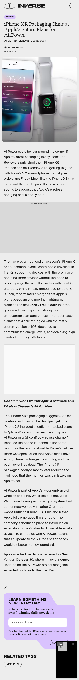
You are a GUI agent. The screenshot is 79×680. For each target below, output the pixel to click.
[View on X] (39, 369)
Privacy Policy (38, 634)
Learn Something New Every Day (27, 601)
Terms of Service (17, 634)
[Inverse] (31, 6)
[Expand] (60, 644)
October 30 (24, 560)
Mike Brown (17, 47)
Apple (10, 664)
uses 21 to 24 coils (43, 305)
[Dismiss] (73, 644)
